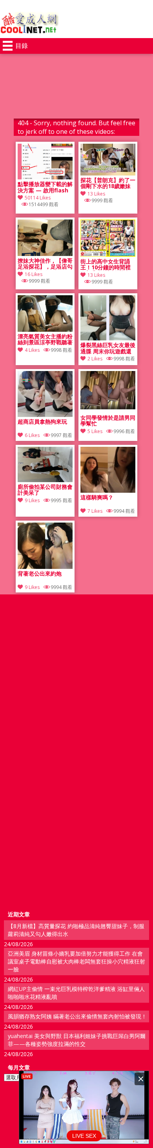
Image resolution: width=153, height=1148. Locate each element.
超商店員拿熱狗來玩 (42, 422)
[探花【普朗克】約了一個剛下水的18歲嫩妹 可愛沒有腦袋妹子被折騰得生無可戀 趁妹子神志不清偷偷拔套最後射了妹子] (107, 173)
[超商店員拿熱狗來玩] (45, 415)
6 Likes (32, 435)
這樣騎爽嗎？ (96, 497)
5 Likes (94, 431)
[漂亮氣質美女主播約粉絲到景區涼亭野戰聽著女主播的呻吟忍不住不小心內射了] (45, 329)
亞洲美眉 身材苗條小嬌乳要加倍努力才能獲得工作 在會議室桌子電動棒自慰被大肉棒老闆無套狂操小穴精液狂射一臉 (76, 961)
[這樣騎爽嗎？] (107, 490)
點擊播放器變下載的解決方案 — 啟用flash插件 (45, 187)
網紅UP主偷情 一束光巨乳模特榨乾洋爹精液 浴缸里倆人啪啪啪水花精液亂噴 (76, 992)
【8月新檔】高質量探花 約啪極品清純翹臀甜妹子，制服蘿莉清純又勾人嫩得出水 (76, 930)
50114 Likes (38, 197)
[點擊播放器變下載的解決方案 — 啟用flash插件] (45, 177)
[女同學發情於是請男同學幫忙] (107, 411)
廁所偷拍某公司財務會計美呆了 (45, 490)
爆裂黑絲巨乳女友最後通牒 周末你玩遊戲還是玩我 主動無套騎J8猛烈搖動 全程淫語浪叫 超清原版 (107, 348)
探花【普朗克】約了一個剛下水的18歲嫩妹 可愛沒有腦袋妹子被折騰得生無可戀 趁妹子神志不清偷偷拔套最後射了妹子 (107, 183)
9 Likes (32, 500)
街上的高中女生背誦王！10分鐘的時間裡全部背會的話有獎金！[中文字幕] (107, 264)
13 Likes (96, 193)
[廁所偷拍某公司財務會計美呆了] (45, 480)
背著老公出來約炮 (40, 573)
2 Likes (94, 358)
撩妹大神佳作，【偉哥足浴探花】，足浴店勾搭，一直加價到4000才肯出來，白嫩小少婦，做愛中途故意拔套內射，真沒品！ (45, 264)
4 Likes (32, 350)
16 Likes (33, 274)
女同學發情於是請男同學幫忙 (107, 421)
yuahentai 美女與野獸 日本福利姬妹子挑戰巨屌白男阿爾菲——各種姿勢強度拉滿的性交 (77, 1039)
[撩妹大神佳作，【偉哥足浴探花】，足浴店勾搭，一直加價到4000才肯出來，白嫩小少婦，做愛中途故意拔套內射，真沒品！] (45, 254)
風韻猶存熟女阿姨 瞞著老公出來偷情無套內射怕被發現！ (77, 1016)
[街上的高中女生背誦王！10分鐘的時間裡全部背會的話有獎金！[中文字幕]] (107, 254)
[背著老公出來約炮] (45, 566)
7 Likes (94, 511)
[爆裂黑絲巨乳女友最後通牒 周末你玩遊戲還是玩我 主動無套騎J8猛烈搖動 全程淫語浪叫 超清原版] (107, 338)
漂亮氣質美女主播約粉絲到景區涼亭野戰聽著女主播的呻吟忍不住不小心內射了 (45, 339)
